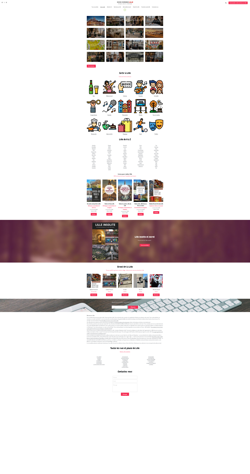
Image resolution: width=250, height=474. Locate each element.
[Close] (140, 232)
